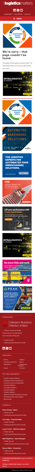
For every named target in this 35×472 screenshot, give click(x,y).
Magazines (7, 364)
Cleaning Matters (9, 385)
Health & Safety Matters (12, 378)
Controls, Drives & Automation (14, 383)
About (6, 368)
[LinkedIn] (14, 10)
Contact (27, 14)
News (21, 362)
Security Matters (9, 390)
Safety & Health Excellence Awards (15, 394)
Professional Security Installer (14, 397)
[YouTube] (21, 10)
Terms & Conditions (9, 464)
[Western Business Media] (17, 326)
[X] (18, 10)
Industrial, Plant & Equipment (13, 381)
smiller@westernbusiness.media (15, 453)
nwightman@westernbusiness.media (16, 444)
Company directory (10, 362)
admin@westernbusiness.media (14, 343)
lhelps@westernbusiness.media (14, 425)
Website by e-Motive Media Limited (22, 470)
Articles (21, 360)
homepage (18, 66)
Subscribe (8, 14)
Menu (19, 19)
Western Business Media (12, 458)
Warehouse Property (22, 365)
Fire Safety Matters (10, 387)
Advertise (18, 14)
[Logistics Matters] (17, 3)
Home (6, 360)
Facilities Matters (9, 392)
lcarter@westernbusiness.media (15, 434)
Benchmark (8, 399)
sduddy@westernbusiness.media (15, 415)
